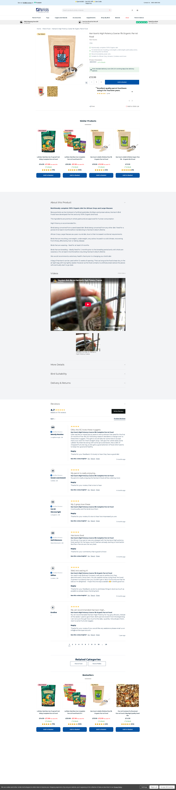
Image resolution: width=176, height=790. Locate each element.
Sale (127, 18)
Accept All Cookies (167, 787)
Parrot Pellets (97, 664)
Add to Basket (48, 729)
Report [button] (93, 459)
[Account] (132, 11)
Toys (47, 18)
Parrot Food (36, 18)
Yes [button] (89, 459)
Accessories (77, 18)
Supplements (91, 18)
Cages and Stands (61, 18)
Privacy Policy (118, 787)
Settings (144, 787)
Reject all (154, 787)
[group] (88, 445)
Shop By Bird (105, 18)
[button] (69, 644)
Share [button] (98, 459)
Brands (117, 18)
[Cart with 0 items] (137, 11)
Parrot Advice (139, 18)
